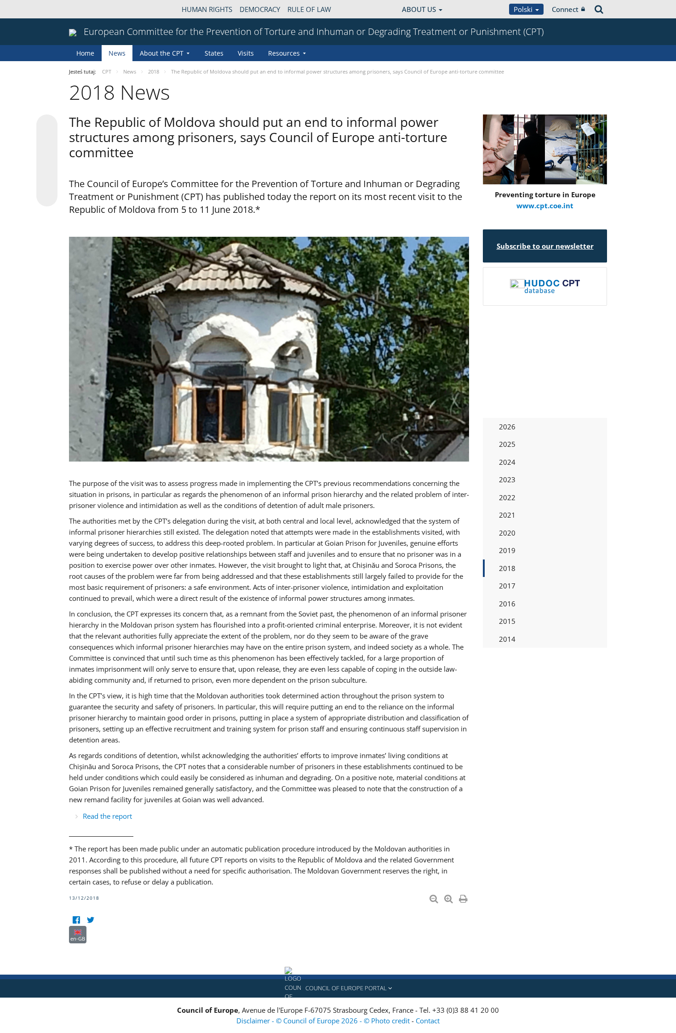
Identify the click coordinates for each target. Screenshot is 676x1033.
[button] (338, 988)
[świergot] (90, 920)
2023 (507, 479)
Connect (565, 9)
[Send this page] (47, 196)
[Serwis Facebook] (76, 920)
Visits (246, 53)
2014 (507, 639)
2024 (507, 462)
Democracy (260, 9)
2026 (507, 426)
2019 (507, 550)
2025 (507, 444)
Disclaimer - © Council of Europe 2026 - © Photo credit (324, 1020)
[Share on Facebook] (47, 161)
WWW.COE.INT (92, 9)
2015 (507, 621)
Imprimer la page (464, 897)
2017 (507, 585)
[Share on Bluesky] (47, 126)
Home (85, 53)
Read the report (107, 816)
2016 (507, 603)
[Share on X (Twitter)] (47, 143)
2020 (507, 532)
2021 (507, 514)
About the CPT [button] (161, 53)
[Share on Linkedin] (47, 178)
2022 (507, 497)
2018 (507, 568)
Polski (524, 9)
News (117, 53)
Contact (428, 1020)
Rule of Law (309, 9)
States (214, 53)
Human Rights (207, 9)
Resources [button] (284, 53)
